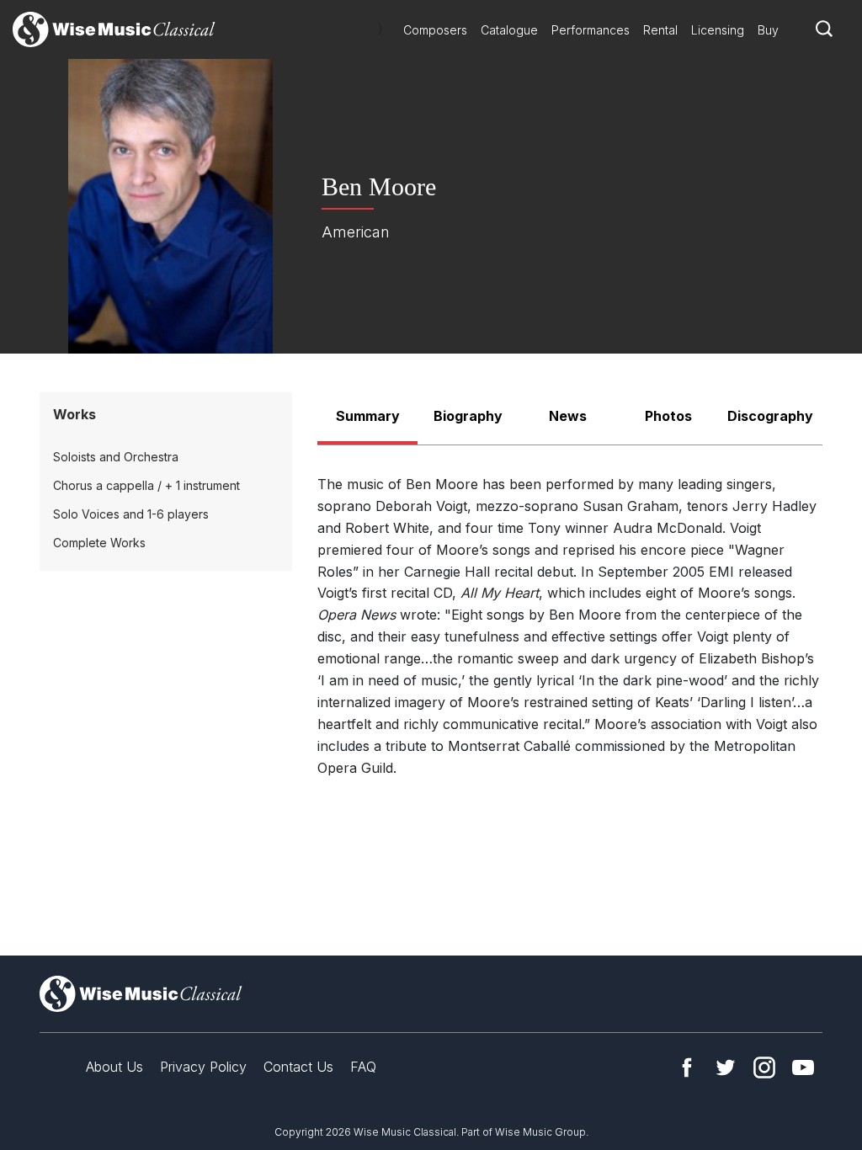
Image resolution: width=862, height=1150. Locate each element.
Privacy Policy (203, 1066)
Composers (435, 30)
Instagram (764, 1067)
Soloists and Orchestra (115, 457)
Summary (368, 415)
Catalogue (509, 30)
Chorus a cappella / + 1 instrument (146, 485)
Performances (590, 30)
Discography (770, 415)
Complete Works (99, 542)
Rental (660, 30)
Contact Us (298, 1066)
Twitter (726, 1067)
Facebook (687, 1067)
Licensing (717, 30)
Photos (668, 415)
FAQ (363, 1066)
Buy (768, 30)
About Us (114, 1066)
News (568, 415)
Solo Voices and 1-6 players (131, 514)
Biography (468, 415)
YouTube (803, 1067)
